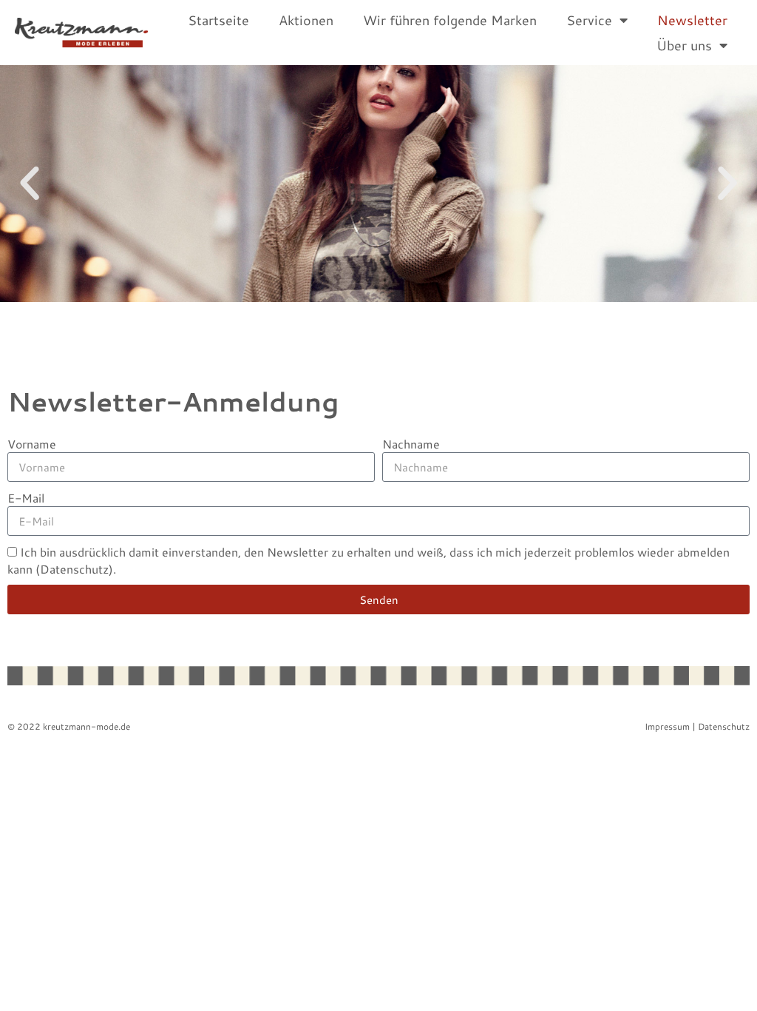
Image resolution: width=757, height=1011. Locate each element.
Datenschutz (724, 726)
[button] (29, 183)
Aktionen (306, 20)
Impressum (667, 726)
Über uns (684, 45)
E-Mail (25, 497)
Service (589, 20)
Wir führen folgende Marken (450, 20)
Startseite (218, 20)
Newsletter (692, 20)
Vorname (31, 443)
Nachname (411, 443)
